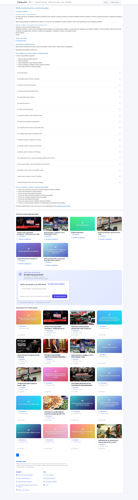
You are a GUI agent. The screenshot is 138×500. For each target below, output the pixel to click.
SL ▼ (32, 2)
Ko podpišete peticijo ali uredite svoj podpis (28, 79)
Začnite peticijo (115, 2)
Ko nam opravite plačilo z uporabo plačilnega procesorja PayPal (33, 164)
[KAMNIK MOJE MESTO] (82, 228)
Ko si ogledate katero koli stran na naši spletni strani (30, 127)
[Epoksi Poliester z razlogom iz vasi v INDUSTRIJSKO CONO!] (55, 229)
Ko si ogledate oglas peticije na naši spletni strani (29, 133)
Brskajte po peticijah (41, 2)
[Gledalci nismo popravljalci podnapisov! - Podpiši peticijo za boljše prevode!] (28, 229)
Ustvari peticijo (60, 296)
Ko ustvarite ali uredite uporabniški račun (27, 91)
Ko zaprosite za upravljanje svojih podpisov (28, 121)
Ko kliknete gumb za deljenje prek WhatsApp (28, 152)
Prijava (106, 2)
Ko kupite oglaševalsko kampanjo (25, 97)
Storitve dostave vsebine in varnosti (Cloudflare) (29, 176)
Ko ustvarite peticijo (22, 72)
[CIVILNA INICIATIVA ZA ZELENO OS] (28, 254)
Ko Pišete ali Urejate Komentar (25, 109)
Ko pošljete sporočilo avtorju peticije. (26, 85)
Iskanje (69, 2)
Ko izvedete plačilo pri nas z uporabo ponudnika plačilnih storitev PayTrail (36, 158)
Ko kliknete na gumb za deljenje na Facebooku (29, 139)
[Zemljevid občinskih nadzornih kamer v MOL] (109, 229)
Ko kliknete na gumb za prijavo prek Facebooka (29, 146)
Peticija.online (22, 2)
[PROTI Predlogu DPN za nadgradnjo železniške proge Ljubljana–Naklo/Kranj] (55, 255)
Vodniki (18, 472)
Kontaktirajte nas (21, 41)
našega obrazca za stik (63, 206)
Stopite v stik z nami (53, 2)
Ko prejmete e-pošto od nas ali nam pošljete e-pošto (30, 170)
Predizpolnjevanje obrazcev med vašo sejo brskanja (30, 182)
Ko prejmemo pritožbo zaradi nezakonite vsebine (29, 115)
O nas (62, 2)
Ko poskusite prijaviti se (23, 103)
